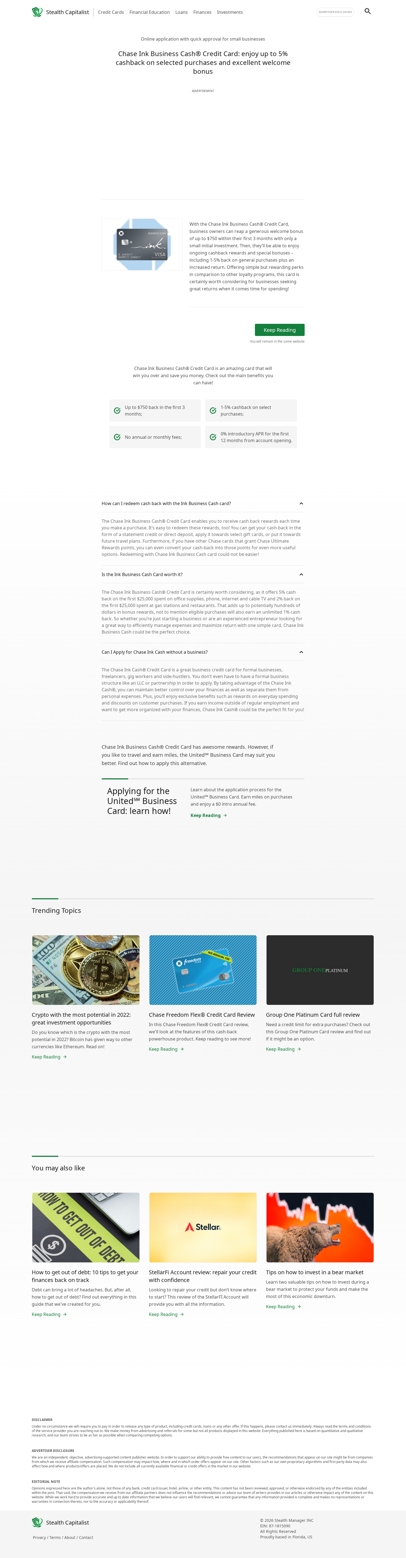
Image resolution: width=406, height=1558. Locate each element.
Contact (86, 1537)
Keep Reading (280, 330)
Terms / (56, 1537)
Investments (230, 12)
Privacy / (41, 1537)
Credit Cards (111, 12)
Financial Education (150, 12)
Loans (181, 12)
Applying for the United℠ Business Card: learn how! (142, 800)
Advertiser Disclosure (335, 12)
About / (71, 1537)
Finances (202, 12)
